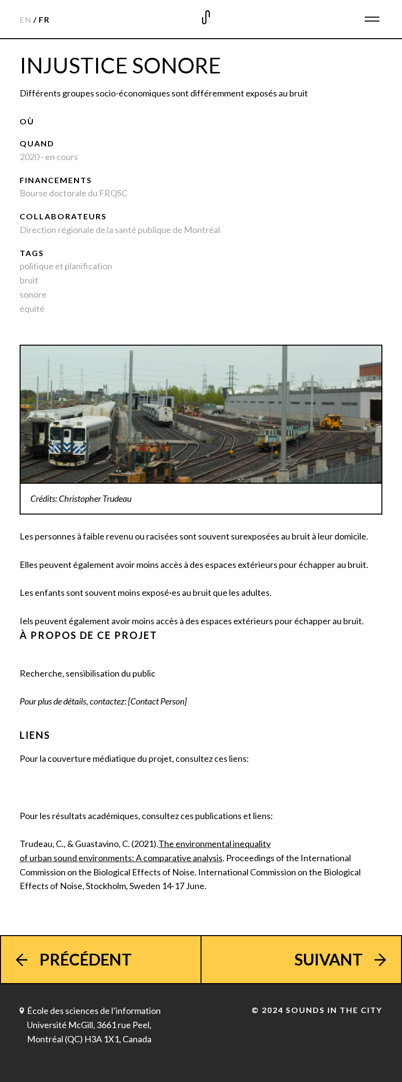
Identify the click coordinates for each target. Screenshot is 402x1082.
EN (26, 19)
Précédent (85, 959)
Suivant (328, 959)
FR (44, 19)
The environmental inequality (214, 843)
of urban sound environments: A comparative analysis (121, 857)
